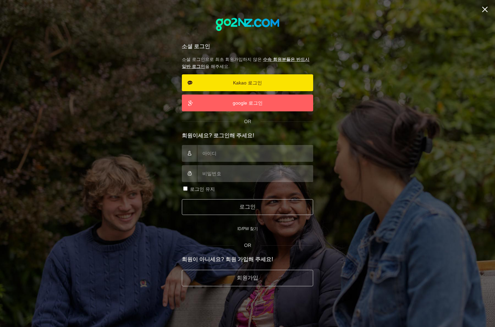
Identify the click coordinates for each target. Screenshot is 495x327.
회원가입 (247, 278)
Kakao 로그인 (247, 82)
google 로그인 (248, 103)
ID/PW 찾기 (247, 228)
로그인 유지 (202, 189)
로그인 (247, 207)
